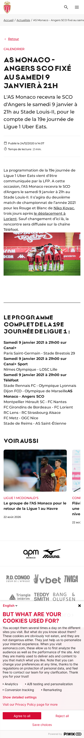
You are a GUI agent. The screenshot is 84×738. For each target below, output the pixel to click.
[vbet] (47, 579)
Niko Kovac (64, 208)
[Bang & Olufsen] (64, 597)
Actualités (23, 20)
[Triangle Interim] (19, 597)
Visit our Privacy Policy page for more (30, 704)
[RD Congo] (18, 579)
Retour (13, 39)
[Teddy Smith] (41, 597)
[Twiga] (71, 579)
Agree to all (22, 716)
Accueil (8, 20)
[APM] (31, 553)
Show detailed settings (20, 697)
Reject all (62, 716)
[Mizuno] (51, 553)
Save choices (42, 725)
